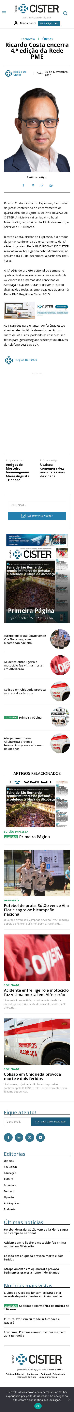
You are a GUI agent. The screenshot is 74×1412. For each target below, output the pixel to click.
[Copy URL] (42, 185)
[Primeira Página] (37, 578)
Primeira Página (31, 610)
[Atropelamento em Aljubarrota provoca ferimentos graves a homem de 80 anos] (60, 743)
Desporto (11, 900)
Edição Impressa (16, 831)
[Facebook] (23, 185)
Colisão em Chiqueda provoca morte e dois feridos (25, 691)
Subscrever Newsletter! (40, 516)
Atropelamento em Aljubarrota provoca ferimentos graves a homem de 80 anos (24, 743)
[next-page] (63, 541)
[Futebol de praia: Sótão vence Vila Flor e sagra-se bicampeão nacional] (60, 639)
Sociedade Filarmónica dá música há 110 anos (36, 1307)
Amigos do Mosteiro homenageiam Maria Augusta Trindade (17, 472)
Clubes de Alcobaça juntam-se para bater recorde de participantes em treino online (33, 1294)
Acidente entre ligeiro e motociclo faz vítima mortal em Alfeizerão (23, 665)
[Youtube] (40, 1137)
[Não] (69, 1400)
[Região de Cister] (36, 8)
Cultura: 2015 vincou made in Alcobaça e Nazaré (32, 1320)
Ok (38, 1406)
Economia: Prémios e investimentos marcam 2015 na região (35, 1334)
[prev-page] (56, 541)
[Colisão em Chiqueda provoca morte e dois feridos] (60, 691)
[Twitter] (33, 185)
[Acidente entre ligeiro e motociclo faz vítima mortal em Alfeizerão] (60, 665)
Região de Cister (20, 73)
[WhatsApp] (51, 185)
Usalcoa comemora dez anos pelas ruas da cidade (52, 470)
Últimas (47, 39)
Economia (28, 39)
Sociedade (12, 985)
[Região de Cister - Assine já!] (37, 310)
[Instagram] (19, 1137)
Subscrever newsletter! (54, 1121)
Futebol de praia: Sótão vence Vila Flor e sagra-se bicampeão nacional (25, 639)
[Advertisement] (37, 413)
